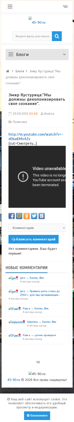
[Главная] (8, 71)
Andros (49, 114)
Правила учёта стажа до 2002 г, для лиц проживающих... (40, 293)
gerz (22, 277)
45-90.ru (13, 380)
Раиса (26, 308)
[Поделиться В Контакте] (41, 216)
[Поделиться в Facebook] (11, 216)
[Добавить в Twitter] (34, 216)
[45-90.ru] (37, 22)
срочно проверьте (45, 335)
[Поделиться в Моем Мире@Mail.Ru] (19, 216)
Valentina (32, 322)
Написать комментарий (35, 239)
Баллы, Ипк (37, 277)
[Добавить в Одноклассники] (26, 216)
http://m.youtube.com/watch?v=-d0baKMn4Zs (35, 136)
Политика (20, 122)
